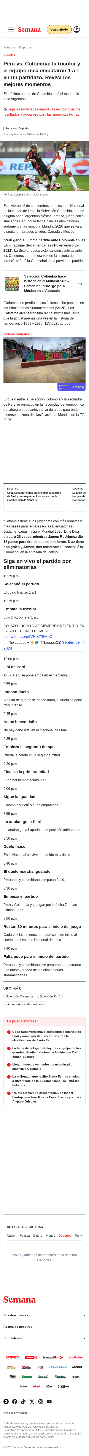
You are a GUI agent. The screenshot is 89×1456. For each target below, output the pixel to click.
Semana (9, 47)
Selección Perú (50, 996)
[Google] (6, 1401)
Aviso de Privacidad (19, 1413)
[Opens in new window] (14, 1401)
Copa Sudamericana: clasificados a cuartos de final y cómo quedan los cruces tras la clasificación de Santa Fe (34, 497)
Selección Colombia (19, 996)
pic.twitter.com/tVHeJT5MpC (27, 636)
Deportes (25, 47)
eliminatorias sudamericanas (25, 1004)
